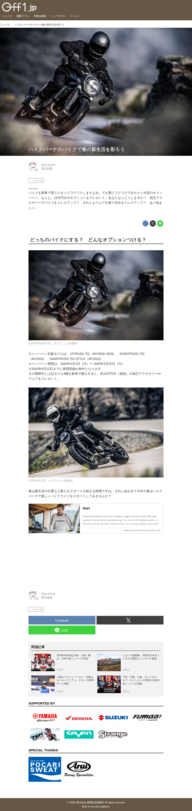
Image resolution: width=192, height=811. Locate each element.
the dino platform (100, 806)
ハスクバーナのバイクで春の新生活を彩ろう (76, 149)
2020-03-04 (48, 164)
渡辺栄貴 (46, 168)
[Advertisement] (56, 560)
